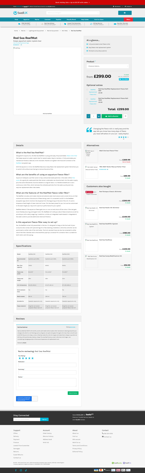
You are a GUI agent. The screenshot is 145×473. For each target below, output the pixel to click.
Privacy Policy (77, 449)
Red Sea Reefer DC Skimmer (109, 207)
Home (16, 30)
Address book (47, 439)
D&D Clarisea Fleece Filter (108, 150)
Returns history (48, 436)
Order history (47, 433)
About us (75, 433)
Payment (16, 439)
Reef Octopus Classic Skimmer (110, 191)
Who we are (76, 439)
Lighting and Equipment (36, 30)
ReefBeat (18, 163)
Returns (16, 452)
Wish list (46, 442)
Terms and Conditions (79, 445)
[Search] (98, 13)
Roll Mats (65, 30)
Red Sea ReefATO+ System (108, 224)
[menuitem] (16, 19)
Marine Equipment (53, 30)
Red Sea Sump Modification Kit (110, 256)
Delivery (16, 436)
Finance (16, 442)
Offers (15, 433)
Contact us (17, 458)
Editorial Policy (77, 452)
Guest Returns (18, 455)
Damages (16, 449)
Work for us (76, 442)
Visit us (75, 436)
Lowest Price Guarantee (21, 445)
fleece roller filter (72, 156)
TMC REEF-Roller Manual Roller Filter (112, 167)
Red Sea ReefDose (105, 240)
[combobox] (71, 13)
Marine (23, 30)
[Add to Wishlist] (125, 116)
